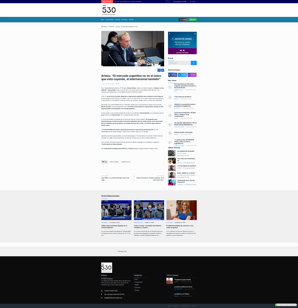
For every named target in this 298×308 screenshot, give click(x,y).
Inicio (102, 19)
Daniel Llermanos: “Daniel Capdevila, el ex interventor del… (150, 178)
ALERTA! (111, 26)
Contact (193, 306)
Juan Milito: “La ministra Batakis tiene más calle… (115, 178)
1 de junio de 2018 (189, 289)
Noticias (131, 19)
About (169, 306)
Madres (117, 19)
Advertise (175, 306)
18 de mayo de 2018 (186, 281)
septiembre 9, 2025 (180, 222)
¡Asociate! (193, 19)
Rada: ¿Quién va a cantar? (186, 173)
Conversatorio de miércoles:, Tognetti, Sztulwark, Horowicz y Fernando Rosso (185, 85)
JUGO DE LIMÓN (181, 153)
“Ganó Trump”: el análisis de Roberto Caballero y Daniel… (147, 226)
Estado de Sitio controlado (183, 132)
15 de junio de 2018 (186, 296)
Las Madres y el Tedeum (181, 294)
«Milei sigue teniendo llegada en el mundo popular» (114, 226)
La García (180, 184)
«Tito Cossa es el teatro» (182, 97)
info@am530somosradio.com (113, 298)
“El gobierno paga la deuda (182, 279)
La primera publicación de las (183, 287)
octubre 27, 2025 (149, 222)
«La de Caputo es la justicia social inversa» (126, 1)
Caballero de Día (179, 127)
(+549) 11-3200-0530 (110, 291)
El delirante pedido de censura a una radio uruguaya (179, 226)
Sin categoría (178, 289)
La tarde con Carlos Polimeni (186, 175)
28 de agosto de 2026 (183, 155)
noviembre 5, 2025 (114, 222)
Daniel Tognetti (114, 162)
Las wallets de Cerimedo (185, 151)
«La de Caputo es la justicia (186, 166)
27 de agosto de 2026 (189, 162)
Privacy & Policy (185, 306)
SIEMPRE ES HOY (178, 89)
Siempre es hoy (126, 162)
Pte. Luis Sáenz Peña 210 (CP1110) (114, 294)
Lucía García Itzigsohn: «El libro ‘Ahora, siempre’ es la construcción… (185, 114)
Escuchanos (183, 19)
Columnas (124, 19)
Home (105, 26)
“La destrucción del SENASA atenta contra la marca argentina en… (184, 141)
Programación (110, 19)
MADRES (176, 281)
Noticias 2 (177, 108)
